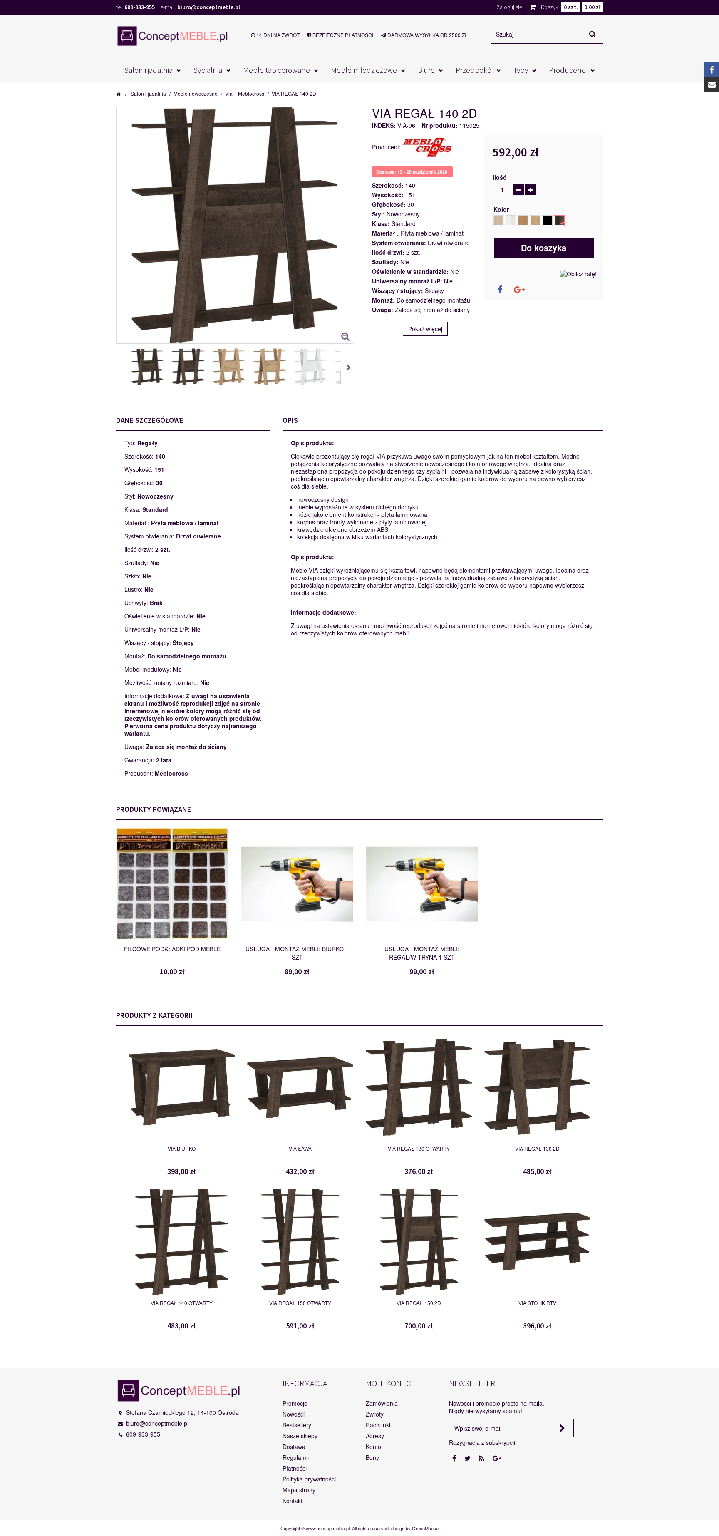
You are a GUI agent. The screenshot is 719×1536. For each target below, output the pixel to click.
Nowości (294, 1414)
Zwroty (375, 1414)
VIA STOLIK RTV (537, 1302)
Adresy (375, 1436)
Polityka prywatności (309, 1479)
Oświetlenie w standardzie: (410, 271)
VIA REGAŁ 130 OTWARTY (419, 1148)
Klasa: (381, 223)
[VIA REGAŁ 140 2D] (147, 366)
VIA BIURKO (182, 1148)
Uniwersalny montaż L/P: (407, 281)
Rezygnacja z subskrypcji (482, 1442)
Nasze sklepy (300, 1436)
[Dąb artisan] (535, 220)
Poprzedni (120, 368)
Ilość (499, 177)
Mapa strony (299, 1490)
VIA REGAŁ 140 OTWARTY (182, 1302)
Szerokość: (388, 185)
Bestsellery (297, 1425)
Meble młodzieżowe (364, 70)
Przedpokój (474, 70)
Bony (372, 1457)
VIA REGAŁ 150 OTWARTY (300, 1302)
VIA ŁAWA (300, 1148)
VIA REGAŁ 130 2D (537, 1148)
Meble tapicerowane (276, 70)
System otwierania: (399, 242)
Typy (520, 70)
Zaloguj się (509, 7)
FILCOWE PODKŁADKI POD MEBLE (172, 949)
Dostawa (294, 1446)
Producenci (568, 70)
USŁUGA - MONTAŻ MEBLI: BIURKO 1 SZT (297, 953)
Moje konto (389, 1383)
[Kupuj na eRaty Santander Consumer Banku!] (578, 273)
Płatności (295, 1468)
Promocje (295, 1403)
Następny (349, 368)
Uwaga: (382, 309)
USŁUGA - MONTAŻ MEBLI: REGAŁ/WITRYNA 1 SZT (421, 953)
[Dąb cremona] (547, 220)
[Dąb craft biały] (511, 220)
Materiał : (385, 233)
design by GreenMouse (415, 1528)
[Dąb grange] (559, 220)
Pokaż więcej (425, 329)
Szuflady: (385, 262)
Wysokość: (388, 195)
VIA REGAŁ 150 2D (419, 1302)
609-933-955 (139, 7)
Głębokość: (389, 204)
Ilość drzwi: (388, 252)
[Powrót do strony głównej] (118, 94)
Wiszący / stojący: (397, 290)
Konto (373, 1446)
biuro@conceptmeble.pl (208, 7)
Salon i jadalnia (148, 70)
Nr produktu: (439, 125)
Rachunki (378, 1425)
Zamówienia (382, 1403)
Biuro (426, 70)
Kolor (502, 209)
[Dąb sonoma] (498, 220)
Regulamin (297, 1457)
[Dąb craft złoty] (523, 220)
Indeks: (384, 125)
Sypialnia (207, 70)
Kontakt (292, 1500)
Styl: (378, 214)
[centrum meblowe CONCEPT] (172, 36)
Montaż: (383, 300)
